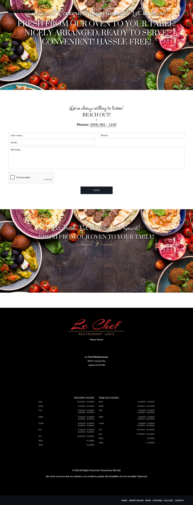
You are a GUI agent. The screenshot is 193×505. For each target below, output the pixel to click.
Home (102, 8)
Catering (144, 8)
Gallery (168, 500)
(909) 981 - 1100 (103, 125)
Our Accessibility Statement (133, 476)
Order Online (117, 8)
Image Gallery (161, 8)
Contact (178, 8)
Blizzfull (116, 470)
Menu (132, 8)
